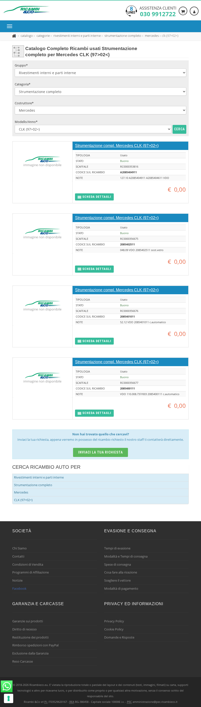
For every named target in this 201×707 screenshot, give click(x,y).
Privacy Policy (114, 621)
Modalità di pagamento (121, 588)
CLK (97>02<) (23, 500)
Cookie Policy (114, 629)
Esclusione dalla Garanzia (30, 653)
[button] (94, 196)
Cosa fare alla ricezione (120, 572)
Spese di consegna (117, 564)
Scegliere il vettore (117, 580)
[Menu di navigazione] (11, 26)
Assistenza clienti (157, 11)
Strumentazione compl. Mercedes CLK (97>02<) (117, 146)
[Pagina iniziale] (14, 35)
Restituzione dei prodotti (30, 637)
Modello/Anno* (26, 122)
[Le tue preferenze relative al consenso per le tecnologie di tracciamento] (8, 698)
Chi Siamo (19, 548)
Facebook (19, 588)
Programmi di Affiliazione (30, 572)
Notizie (17, 580)
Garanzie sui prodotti (27, 621)
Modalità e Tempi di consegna (126, 556)
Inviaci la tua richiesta (100, 452)
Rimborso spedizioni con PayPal (35, 645)
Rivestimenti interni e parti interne (39, 477)
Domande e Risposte (119, 637)
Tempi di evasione (117, 548)
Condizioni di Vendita (27, 564)
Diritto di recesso (24, 629)
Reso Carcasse (22, 661)
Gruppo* (21, 65)
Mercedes (21, 492)
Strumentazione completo (33, 485)
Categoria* (22, 84)
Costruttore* (24, 103)
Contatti (18, 556)
